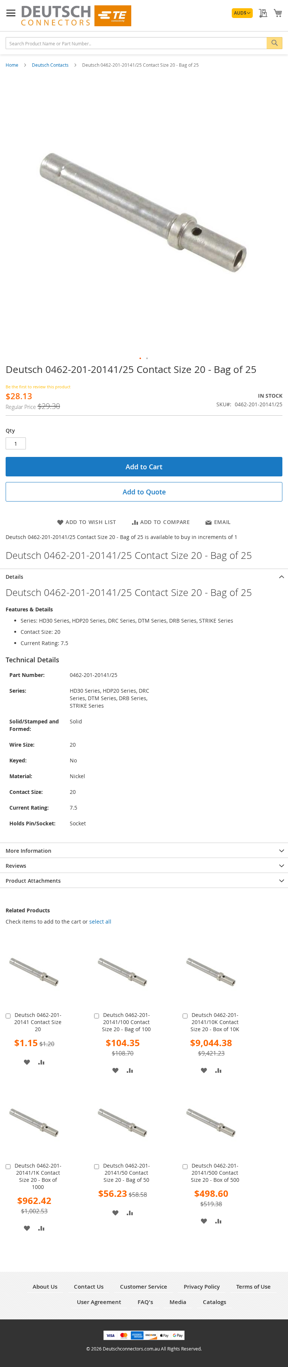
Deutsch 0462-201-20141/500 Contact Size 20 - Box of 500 (215, 1172)
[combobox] (144, 43)
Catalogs (214, 1302)
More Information (28, 850)
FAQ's (145, 1302)
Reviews (16, 865)
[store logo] (76, 15)
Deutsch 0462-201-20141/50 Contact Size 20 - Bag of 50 (126, 1172)
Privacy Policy (202, 1287)
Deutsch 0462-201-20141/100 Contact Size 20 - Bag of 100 (126, 1022)
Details (14, 576)
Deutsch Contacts (51, 65)
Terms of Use (253, 1287)
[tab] (144, 576)
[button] (242, 13)
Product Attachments (33, 880)
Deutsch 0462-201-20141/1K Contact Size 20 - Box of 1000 (38, 1176)
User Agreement (99, 1302)
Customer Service (143, 1287)
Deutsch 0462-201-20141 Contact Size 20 (38, 1022)
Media (178, 1302)
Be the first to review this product (38, 386)
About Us (45, 1287)
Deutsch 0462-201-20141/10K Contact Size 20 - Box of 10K (214, 1022)
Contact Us (89, 1287)
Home (13, 65)
